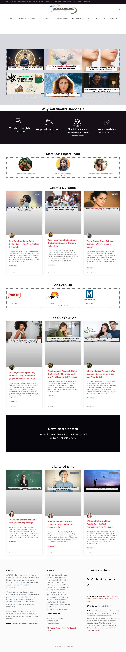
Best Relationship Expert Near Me (58, 604)
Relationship (45, 18)
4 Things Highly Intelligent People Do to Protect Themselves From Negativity (100, 524)
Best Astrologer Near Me (55, 607)
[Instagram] (97, 580)
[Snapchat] (101, 580)
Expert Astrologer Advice (55, 582)
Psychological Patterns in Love (57, 597)
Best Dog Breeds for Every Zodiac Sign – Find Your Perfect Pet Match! (24, 244)
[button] (8, 166)
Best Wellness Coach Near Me (57, 609)
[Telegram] (114, 580)
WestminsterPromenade (55, 618)
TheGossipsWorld (53, 623)
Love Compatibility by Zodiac (57, 580)
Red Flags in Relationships (56, 590)
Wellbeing (76, 18)
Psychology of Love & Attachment (58, 587)
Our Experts (99, 18)
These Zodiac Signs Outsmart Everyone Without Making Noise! (100, 244)
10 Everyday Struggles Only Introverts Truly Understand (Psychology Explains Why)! (22, 376)
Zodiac (11, 18)
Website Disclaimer (69, 2)
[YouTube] (110, 580)
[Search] (119, 9)
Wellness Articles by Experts (57, 599)
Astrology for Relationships (56, 577)
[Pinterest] (88, 585)
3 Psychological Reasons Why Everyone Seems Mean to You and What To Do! (101, 374)
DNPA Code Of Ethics (24, 2)
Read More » (13, 266)
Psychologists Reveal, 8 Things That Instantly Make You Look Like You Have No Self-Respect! (62, 374)
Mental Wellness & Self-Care (56, 595)
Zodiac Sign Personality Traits (57, 575)
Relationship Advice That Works (58, 585)
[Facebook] (92, 580)
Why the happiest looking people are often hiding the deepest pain (60, 524)
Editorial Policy (38, 2)
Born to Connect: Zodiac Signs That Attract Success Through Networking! (62, 243)
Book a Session (61, 18)
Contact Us (57, 2)
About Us (48, 2)
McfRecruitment (52, 621)
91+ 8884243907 (104, 606)
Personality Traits (27, 18)
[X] (106, 580)
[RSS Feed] (88, 580)
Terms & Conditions (84, 2)
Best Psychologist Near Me (56, 602)
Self (87, 18)
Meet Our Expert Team (63, 154)
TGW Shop (113, 18)
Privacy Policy (11, 2)
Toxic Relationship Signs (55, 592)
